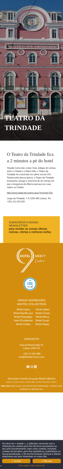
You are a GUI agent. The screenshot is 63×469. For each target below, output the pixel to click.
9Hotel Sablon (43, 309)
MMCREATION (37, 389)
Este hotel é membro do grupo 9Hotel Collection (31, 378)
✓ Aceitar (16, 461)
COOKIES (53, 386)
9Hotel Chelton (23, 324)
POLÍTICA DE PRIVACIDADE (37, 386)
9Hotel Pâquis (42, 324)
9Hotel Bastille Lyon (23, 313)
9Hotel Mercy (42, 316)
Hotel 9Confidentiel (23, 320)
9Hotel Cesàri (42, 320)
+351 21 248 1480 (32, 353)
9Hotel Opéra (23, 309)
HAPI (60, 386)
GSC (24, 386)
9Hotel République (23, 316)
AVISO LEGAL (16, 386)
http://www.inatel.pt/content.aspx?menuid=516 (30, 192)
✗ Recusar (46, 461)
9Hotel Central (42, 313)
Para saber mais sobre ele (31, 465)
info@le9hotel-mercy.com (31, 357)
